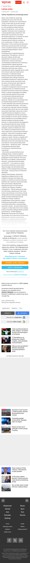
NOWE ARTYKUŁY (15, 274)
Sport (22, 509)
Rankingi (7, 518)
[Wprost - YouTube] (20, 540)
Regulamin (7, 529)
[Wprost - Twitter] (15, 540)
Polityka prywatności (22, 529)
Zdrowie (7, 509)
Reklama (22, 526)
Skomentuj (7, 313)
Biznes (22, 506)
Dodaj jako (14, 321)
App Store (25, 294)
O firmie (7, 524)
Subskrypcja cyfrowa (7, 526)
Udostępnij (23, 313)
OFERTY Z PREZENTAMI (15, 267)
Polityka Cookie (7, 532)
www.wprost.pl (12, 558)
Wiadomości (14, 308)
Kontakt (22, 524)
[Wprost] (1, 6)
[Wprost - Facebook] (9, 540)
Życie (20, 308)
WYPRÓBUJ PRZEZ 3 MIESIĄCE (15, 263)
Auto (7, 512)
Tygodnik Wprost (6, 308)
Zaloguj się (20, 271)
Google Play (5, 296)
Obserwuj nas (14, 317)
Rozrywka (7, 515)
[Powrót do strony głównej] (3, 500)
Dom (22, 512)
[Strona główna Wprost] (6, 2)
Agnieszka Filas (9, 300)
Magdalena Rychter (14, 302)
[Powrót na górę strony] (26, 500)
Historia (22, 515)
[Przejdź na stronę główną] (1, 2)
